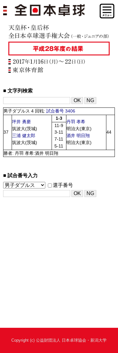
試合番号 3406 (60, 111)
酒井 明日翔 (78, 135)
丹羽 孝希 (75, 121)
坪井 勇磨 (21, 121)
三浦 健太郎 (23, 135)
